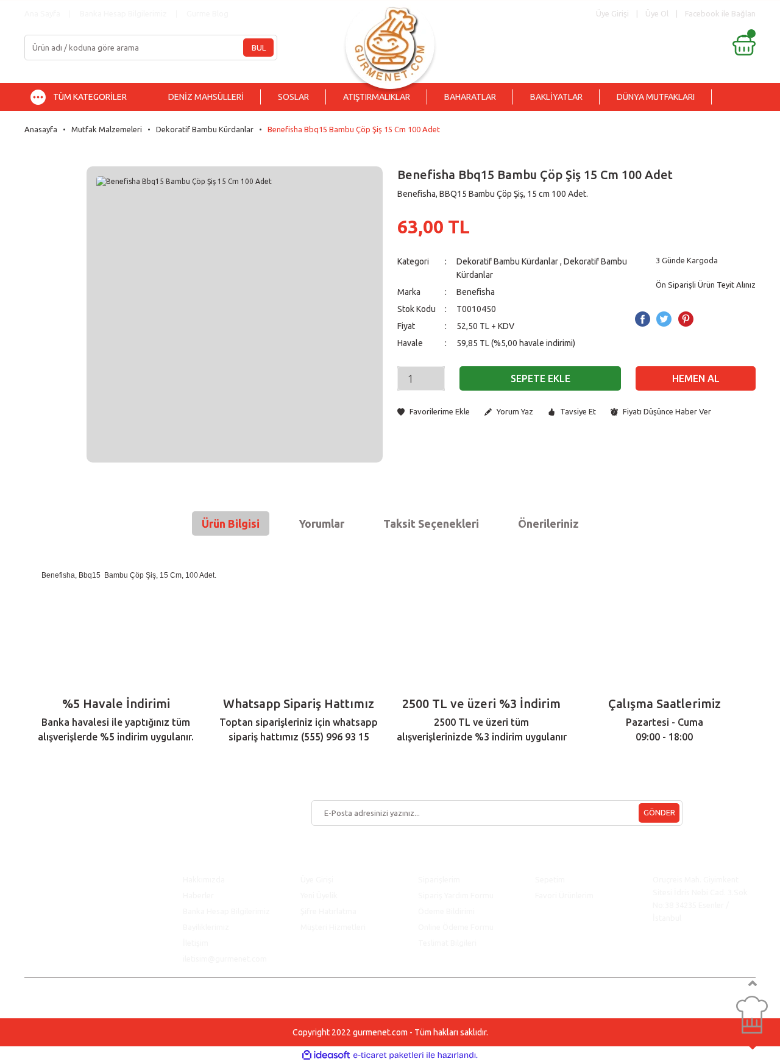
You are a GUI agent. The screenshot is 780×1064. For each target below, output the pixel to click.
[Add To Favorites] (433, 411)
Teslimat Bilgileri (448, 942)
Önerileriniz (548, 523)
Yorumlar (321, 523)
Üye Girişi (316, 879)
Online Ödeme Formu (456, 927)
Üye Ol (656, 13)
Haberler (198, 895)
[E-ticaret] (388, 1055)
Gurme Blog (207, 13)
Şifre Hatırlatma (328, 911)
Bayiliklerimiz (206, 927)
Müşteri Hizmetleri (333, 927)
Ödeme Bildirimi (446, 911)
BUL (259, 47)
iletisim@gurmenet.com (225, 958)
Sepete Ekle (540, 378)
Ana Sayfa (42, 13)
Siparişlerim (439, 879)
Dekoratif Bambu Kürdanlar (507, 261)
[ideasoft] (326, 1055)
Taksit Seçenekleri (431, 523)
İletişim (195, 942)
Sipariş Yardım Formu (456, 895)
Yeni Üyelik (319, 895)
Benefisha (475, 292)
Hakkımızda (204, 879)
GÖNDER (659, 812)
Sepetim (550, 879)
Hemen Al (696, 378)
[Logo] (390, 41)
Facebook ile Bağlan (720, 13)
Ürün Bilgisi (231, 523)
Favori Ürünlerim (564, 895)
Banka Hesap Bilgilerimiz (123, 13)
